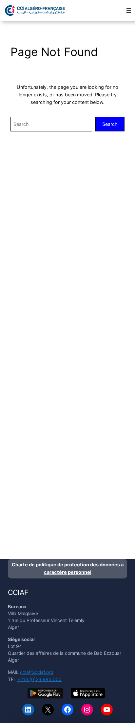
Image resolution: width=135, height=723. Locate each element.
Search (110, 124)
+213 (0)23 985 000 (39, 679)
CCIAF (18, 592)
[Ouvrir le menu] (129, 10)
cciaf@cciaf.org (36, 672)
